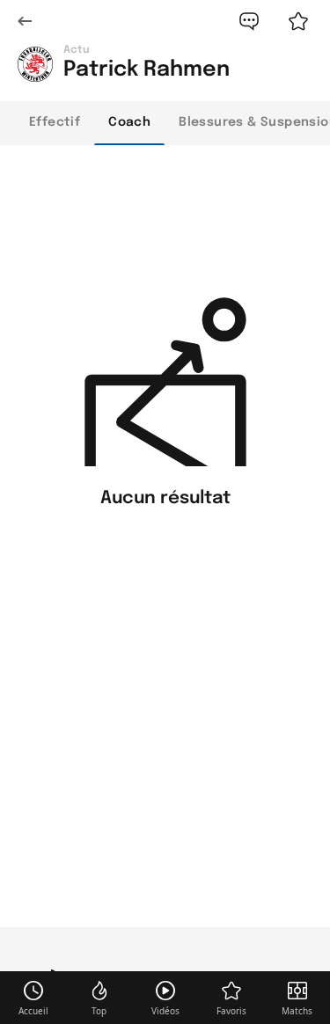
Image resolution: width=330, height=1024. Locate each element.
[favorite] (298, 21)
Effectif (54, 122)
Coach (129, 122)
